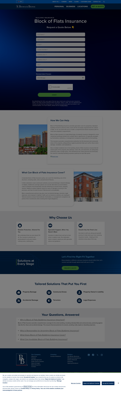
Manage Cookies (76, 383)
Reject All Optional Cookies (91, 383)
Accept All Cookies (108, 383)
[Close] (118, 383)
